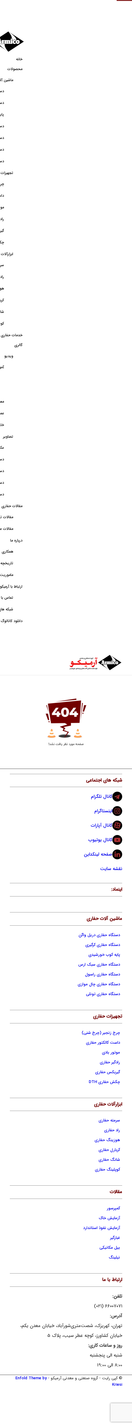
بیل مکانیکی (109, 1247)
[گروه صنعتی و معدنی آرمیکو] (77, 662)
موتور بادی (111, 1052)
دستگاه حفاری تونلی (103, 994)
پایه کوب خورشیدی (104, 954)
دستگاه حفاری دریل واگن (99, 935)
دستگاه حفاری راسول (102, 974)
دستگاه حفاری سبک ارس (99, 964)
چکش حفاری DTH (104, 1082)
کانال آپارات (101, 825)
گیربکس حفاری (107, 1072)
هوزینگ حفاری (107, 1140)
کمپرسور (113, 1208)
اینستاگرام (103, 811)
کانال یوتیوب (100, 840)
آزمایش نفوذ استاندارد (101, 1228)
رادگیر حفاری (110, 1062)
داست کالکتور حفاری (103, 1042)
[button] (124, 7)
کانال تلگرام (101, 796)
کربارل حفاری (109, 1150)
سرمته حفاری (109, 1120)
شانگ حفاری (109, 1159)
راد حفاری (112, 1130)
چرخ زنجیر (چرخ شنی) (101, 1033)
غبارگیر (115, 1238)
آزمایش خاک (109, 1218)
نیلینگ (114, 1257)
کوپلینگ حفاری (107, 1169)
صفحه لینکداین (98, 854)
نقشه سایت (111, 869)
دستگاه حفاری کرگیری (102, 945)
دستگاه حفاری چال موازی (99, 984)
